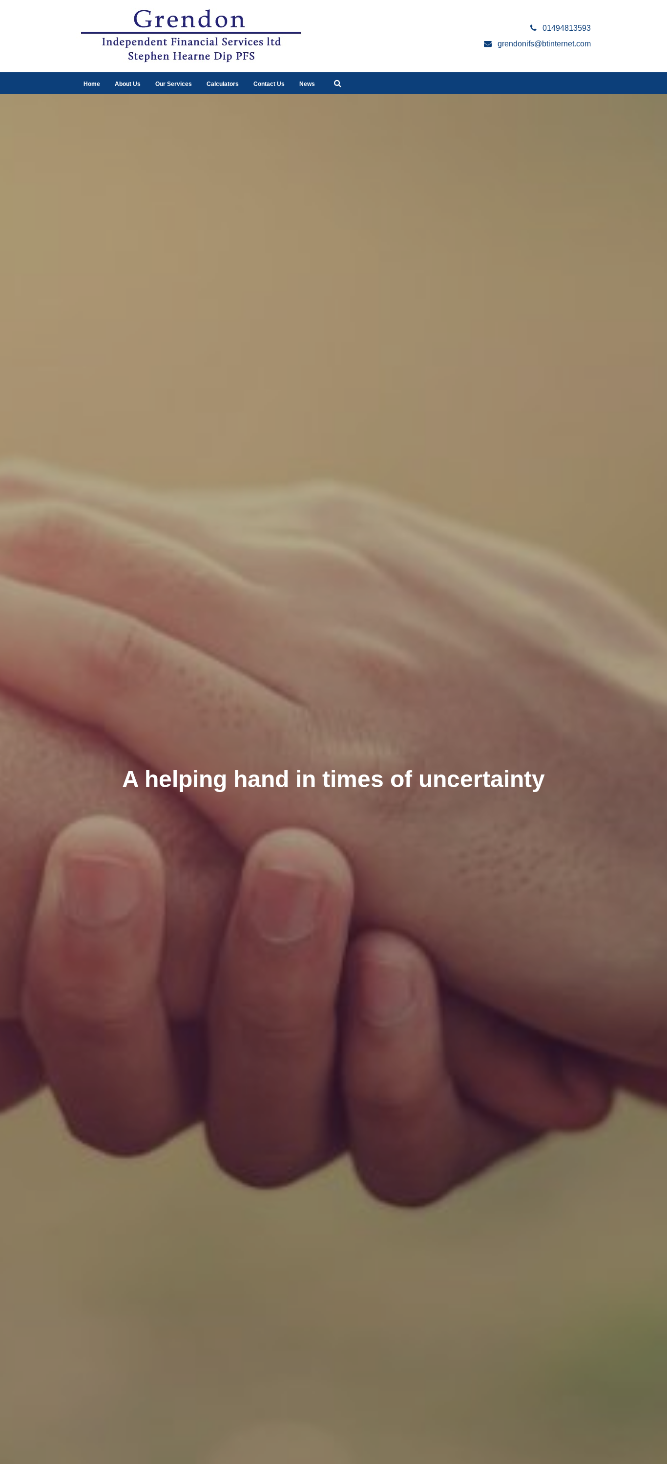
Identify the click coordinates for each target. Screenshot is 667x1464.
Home (91, 84)
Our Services (173, 84)
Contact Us (269, 84)
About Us (128, 84)
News (307, 84)
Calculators (223, 84)
